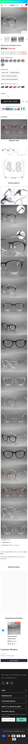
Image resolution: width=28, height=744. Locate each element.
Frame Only (5, 72)
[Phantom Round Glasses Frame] (14, 628)
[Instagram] (7, 683)
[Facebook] (3, 683)
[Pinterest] (11, 683)
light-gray (14, 644)
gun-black (10, 644)
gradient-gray (8, 644)
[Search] (6, 5)
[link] (14, 608)
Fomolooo (10, 731)
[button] (22, 32)
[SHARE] (26, 102)
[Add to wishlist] (23, 102)
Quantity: (3, 93)
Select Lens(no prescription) (9, 76)
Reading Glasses (14, 72)
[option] (14, 20)
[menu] (2, 5)
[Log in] (22, 5)
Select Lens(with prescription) (10, 79)
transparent (12, 644)
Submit (21, 720)
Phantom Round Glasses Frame (12, 638)
